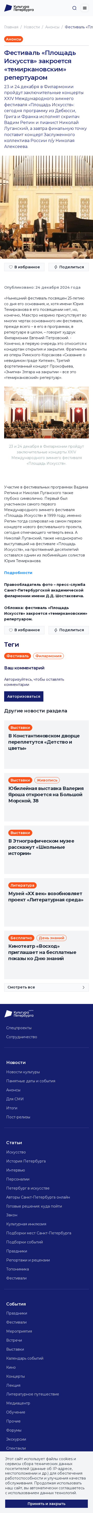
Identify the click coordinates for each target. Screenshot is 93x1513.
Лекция (13, 1385)
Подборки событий (24, 1242)
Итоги (11, 1108)
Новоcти (32, 27)
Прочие (13, 1421)
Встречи (14, 1340)
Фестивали (16, 1278)
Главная (11, 27)
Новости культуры (23, 1072)
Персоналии (17, 1179)
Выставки (15, 1349)
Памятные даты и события (30, 1081)
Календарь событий (24, 1358)
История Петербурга (26, 1161)
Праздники (16, 1251)
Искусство (16, 1152)
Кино (11, 1367)
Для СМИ (15, 1099)
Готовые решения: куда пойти (34, 1206)
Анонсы (52, 27)
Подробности (18, 572)
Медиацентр (18, 1403)
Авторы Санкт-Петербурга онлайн (38, 1197)
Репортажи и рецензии (28, 1260)
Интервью (15, 1170)
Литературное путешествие (32, 1394)
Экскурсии (16, 1439)
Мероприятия (19, 1331)
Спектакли (16, 1448)
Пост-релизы (18, 1117)
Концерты (15, 1376)
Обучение (15, 1412)
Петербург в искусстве (28, 1188)
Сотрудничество (21, 1037)
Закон (11, 1215)
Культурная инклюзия (26, 1224)
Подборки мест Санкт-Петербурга (38, 1233)
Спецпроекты (19, 1028)
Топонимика (17, 1269)
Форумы (13, 1430)
